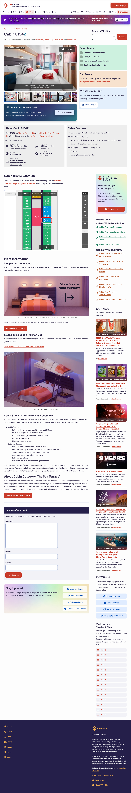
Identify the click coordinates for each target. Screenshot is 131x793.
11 (85, 219)
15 (85, 204)
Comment (9, 521)
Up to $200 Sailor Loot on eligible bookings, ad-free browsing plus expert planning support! (46, 19)
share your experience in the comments (95, 82)
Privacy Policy (97, 775)
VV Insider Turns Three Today (109, 471)
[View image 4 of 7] (51, 97)
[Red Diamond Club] (102, 19)
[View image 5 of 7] (65, 97)
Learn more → (44, 155)
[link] (27, 198)
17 (85, 196)
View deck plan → (45, 148)
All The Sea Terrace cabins (17, 29)
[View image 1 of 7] (10, 97)
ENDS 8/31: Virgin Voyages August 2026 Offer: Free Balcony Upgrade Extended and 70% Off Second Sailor (108, 342)
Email (8, 563)
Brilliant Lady (71, 40)
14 (85, 208)
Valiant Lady (49, 40)
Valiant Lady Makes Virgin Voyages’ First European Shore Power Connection (107, 554)
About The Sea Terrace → (18, 148)
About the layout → (16, 165)
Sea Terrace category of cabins (41, 136)
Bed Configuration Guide (15, 328)
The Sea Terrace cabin (26, 133)
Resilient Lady (59, 40)
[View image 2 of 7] (24, 97)
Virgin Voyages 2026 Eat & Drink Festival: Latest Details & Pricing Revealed (107, 426)
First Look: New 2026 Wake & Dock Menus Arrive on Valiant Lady (111, 384)
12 (85, 215)
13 (85, 212)
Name (8, 552)
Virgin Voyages (44, 88)
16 (85, 200)
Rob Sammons (102, 358)
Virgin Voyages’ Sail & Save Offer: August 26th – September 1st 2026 (111, 510)
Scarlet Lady (39, 40)
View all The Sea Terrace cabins (18, 495)
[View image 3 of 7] (37, 97)
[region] (46, 220)
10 (85, 223)
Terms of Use (108, 775)
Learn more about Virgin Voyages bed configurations (24, 346)
